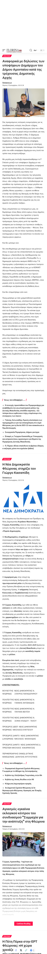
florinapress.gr (7, 83)
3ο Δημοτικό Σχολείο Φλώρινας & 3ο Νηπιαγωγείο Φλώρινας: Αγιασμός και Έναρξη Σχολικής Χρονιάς (21, 790)
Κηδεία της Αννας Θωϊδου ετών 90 (19, 779)
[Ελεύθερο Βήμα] (14, 50)
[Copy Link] (26, 950)
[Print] (31, 950)
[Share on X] (21, 950)
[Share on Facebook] (15, 950)
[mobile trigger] (4, 50)
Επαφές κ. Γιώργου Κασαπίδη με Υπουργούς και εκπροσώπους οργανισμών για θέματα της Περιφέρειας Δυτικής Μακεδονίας (22, 439)
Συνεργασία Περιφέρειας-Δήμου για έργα (22, 432)
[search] (31, 50)
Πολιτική (7, 56)
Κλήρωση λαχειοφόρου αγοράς (18, 783)
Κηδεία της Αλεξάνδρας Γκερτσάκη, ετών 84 (23, 775)
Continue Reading (23, 924)
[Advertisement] (23, 24)
